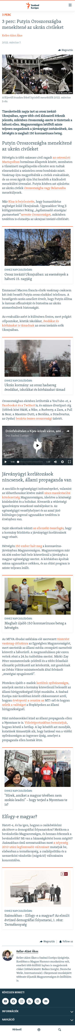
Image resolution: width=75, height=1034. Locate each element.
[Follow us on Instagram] (21, 1001)
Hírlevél (16, 1029)
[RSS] (29, 1001)
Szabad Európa (20, 435)
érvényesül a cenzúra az (28, 700)
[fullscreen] (69, 461)
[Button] (65, 50)
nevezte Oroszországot (36, 214)
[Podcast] (37, 1001)
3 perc (6, 15)
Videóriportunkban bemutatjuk (46, 723)
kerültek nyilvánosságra (52, 683)
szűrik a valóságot (14, 705)
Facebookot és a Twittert (18, 405)
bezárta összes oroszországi (34, 418)
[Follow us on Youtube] (5, 1001)
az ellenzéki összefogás (48, 528)
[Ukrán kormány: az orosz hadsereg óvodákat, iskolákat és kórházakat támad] (38, 358)
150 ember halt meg (29, 546)
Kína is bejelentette (21, 201)
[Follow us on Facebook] (13, 1001)
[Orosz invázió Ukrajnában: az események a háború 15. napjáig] (38, 247)
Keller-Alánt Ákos (12, 35)
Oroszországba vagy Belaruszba (45, 188)
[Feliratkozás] (45, 1001)
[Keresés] (59, 1029)
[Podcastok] (39, 1029)
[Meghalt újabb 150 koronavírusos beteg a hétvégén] (38, 596)
